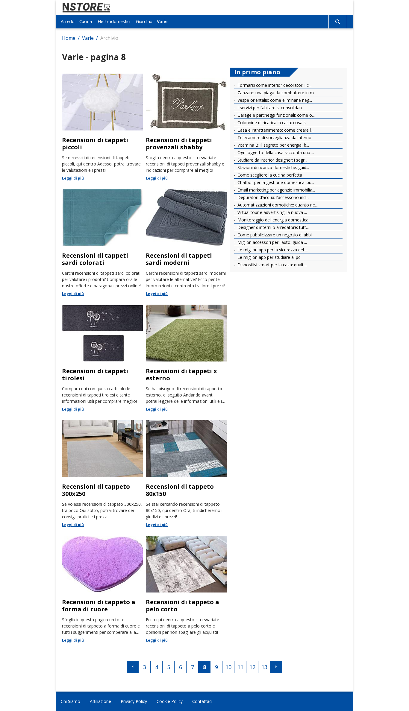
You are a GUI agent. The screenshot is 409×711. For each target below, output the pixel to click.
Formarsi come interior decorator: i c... (273, 85)
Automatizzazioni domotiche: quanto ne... (277, 205)
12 (252, 667)
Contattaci (202, 701)
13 (264, 667)
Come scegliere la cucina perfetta (269, 175)
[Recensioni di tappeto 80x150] (186, 473)
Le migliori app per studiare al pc (268, 257)
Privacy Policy (134, 701)
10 (228, 667)
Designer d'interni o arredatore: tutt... (272, 227)
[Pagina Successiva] (276, 667)
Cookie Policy (170, 701)
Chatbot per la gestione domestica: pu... (275, 182)
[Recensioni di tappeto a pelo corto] (186, 589)
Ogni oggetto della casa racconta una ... (275, 152)
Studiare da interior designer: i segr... (271, 160)
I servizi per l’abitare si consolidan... (270, 107)
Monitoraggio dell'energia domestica (272, 220)
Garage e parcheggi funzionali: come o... (275, 115)
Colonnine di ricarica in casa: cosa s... (272, 122)
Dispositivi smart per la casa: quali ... (271, 265)
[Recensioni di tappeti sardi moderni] (186, 242)
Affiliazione (100, 701)
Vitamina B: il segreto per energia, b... (272, 145)
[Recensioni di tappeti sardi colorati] (102, 242)
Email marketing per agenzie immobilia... (275, 190)
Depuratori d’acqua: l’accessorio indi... (272, 197)
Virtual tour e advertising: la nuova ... (271, 212)
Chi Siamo (70, 701)
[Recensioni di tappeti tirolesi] (102, 358)
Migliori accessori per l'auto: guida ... (271, 242)
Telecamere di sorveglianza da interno (273, 137)
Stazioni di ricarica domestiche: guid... (272, 167)
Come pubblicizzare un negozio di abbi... (275, 235)
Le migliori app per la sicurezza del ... (272, 250)
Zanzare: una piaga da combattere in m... (276, 92)
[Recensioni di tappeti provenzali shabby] (186, 127)
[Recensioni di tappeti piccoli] (102, 127)
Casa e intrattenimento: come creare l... (274, 130)
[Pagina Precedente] (133, 667)
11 (240, 667)
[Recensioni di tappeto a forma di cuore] (102, 589)
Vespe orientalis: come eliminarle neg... (274, 100)
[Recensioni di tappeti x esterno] (186, 358)
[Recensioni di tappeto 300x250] (102, 473)
